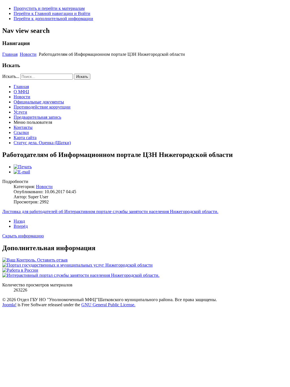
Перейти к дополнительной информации (53, 18)
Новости (28, 54)
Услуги (20, 112)
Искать (82, 77)
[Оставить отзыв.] (35, 260)
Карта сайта (25, 137)
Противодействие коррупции (42, 107)
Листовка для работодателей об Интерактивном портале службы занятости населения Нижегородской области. (110, 211)
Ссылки (21, 132)
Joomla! (9, 304)
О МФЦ (21, 91)
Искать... (10, 76)
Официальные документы (39, 101)
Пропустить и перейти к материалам (49, 8)
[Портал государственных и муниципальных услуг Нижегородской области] (77, 265)
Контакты (23, 127)
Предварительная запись (37, 117)
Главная (10, 54)
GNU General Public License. (108, 304)
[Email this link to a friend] (22, 171)
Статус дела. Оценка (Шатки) (42, 142)
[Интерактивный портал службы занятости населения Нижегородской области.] (80, 275)
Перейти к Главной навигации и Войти (52, 13)
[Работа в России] (20, 270)
